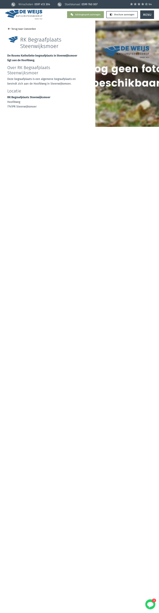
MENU (147, 15)
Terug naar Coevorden (23, 28)
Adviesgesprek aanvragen (87, 14)
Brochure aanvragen (124, 14)
